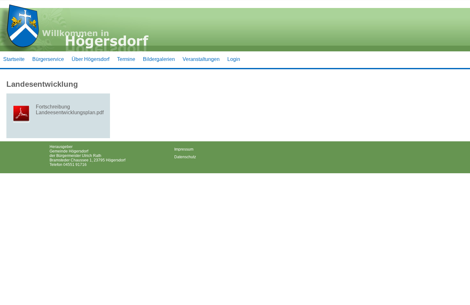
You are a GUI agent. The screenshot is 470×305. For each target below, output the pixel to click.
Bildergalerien (159, 59)
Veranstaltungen (201, 59)
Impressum (183, 149)
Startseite (14, 59)
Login (233, 59)
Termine (126, 59)
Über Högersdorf (90, 59)
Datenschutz (185, 157)
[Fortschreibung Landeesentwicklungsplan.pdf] (23, 114)
